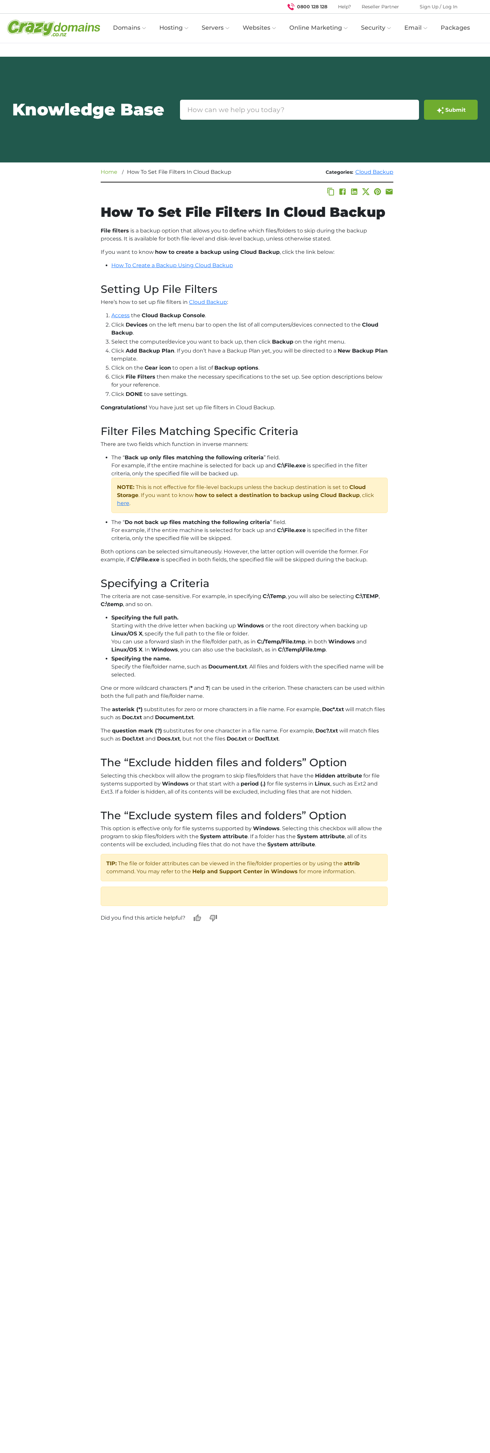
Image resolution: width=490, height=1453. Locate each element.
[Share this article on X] (366, 191)
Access (120, 315)
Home (109, 172)
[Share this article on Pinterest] (377, 191)
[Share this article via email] (389, 191)
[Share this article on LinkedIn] (354, 191)
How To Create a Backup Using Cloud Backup (172, 265)
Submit (455, 110)
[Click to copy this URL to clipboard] (331, 191)
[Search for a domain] (472, 7)
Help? (344, 7)
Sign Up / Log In (438, 7)
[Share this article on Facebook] (342, 191)
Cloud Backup (374, 172)
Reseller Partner (380, 7)
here (123, 503)
